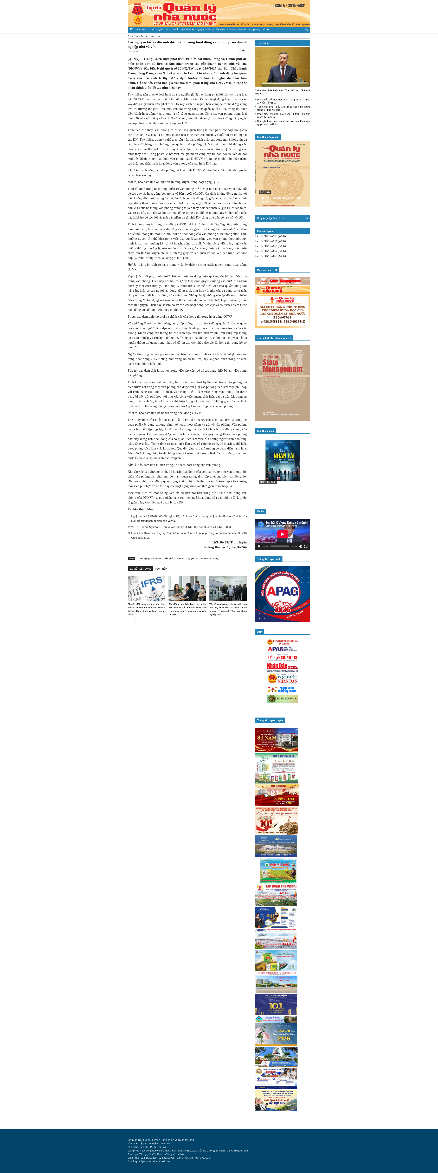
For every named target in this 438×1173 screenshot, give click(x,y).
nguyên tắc (192, 558)
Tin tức (151, 29)
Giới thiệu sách (265, 431)
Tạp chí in (265, 192)
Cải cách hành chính (237, 29)
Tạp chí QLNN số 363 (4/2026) (271, 256)
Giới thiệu (141, 29)
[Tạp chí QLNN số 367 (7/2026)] (282, 174)
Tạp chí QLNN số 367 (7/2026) (279, 198)
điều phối (169, 558)
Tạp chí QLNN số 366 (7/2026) (271, 241)
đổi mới (180, 558)
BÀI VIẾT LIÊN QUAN (140, 568)
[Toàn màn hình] (306, 546)
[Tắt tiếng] (300, 546)
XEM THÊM (161, 568)
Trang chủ (133, 36)
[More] (243, 50)
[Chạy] (259, 546)
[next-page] (135, 621)
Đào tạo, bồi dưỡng (216, 29)
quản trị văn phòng (209, 558)
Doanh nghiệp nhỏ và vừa (149, 558)
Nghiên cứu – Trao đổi (167, 29)
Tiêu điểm (263, 43)
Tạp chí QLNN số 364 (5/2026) (271, 251)
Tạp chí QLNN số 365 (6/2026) (271, 246)
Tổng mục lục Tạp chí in (270, 218)
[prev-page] (130, 621)
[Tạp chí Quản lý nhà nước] (219, 13)
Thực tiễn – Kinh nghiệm (192, 29)
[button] (306, 29)
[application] (282, 534)
